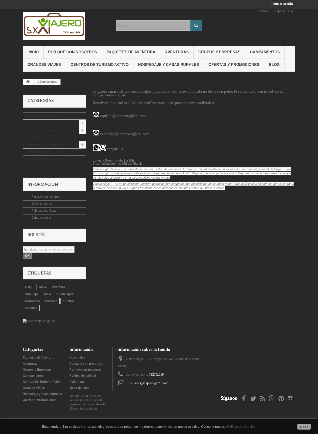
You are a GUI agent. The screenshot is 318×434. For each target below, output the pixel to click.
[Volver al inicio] (27, 82)
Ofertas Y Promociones (234, 65)
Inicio (33, 52)
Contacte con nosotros (85, 363)
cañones (31, 308)
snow (47, 294)
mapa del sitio (283, 11)
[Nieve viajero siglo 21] (54, 321)
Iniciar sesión (283, 4)
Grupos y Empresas (219, 52)
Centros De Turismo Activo (100, 65)
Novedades (77, 357)
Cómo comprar (40, 217)
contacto (264, 11)
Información (42, 184)
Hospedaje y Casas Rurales (168, 65)
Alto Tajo (31, 294)
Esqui (29, 287)
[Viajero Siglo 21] (66, 26)
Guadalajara (65, 294)
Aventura (58, 287)
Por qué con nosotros (72, 52)
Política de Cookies (241, 426)
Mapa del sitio (79, 388)
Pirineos (51, 301)
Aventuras (177, 52)
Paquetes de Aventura (131, 52)
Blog (274, 65)
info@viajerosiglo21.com (151, 383)
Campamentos (265, 52)
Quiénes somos (41, 203)
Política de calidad (43, 210)
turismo (68, 301)
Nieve (43, 287)
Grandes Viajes (44, 65)
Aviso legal (77, 381)
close (304, 427)
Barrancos (32, 301)
